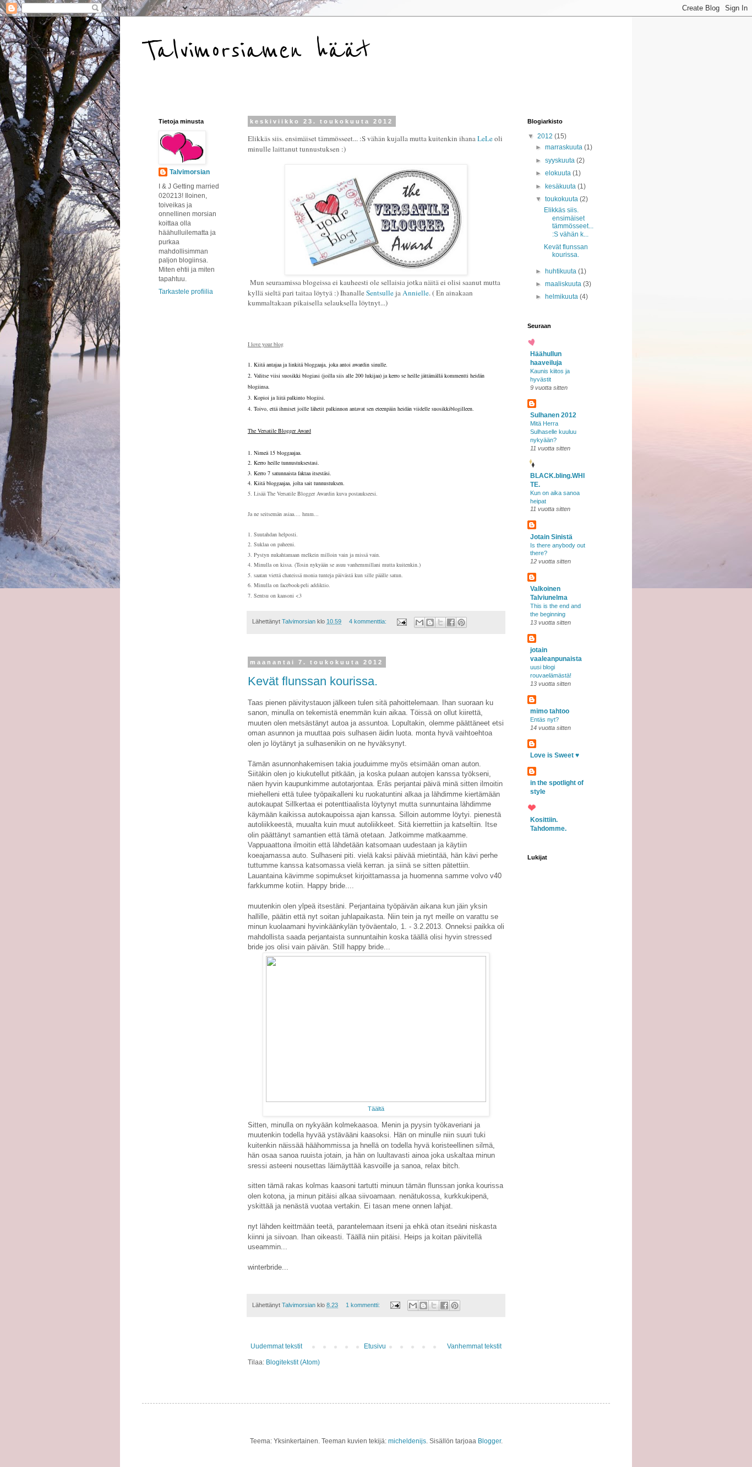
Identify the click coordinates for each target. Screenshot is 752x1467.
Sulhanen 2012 (553, 415)
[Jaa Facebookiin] (450, 622)
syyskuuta (560, 160)
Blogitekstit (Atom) (293, 1362)
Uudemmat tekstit (276, 1346)
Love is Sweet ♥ (554, 755)
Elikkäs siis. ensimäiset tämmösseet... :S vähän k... (568, 222)
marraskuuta (564, 147)
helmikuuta (562, 296)
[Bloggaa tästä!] (429, 622)
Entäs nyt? (544, 719)
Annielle (415, 293)
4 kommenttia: (368, 621)
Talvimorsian (190, 172)
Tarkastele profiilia (186, 291)
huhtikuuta (561, 271)
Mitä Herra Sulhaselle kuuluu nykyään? (553, 431)
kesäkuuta (561, 186)
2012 (545, 136)
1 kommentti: (364, 1305)
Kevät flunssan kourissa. (313, 681)
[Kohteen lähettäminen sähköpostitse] (419, 622)
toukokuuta (562, 199)
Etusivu (375, 1346)
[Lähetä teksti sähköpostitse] (401, 621)
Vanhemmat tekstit (474, 1346)
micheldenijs (407, 1441)
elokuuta (559, 173)
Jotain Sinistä (551, 537)
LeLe (485, 138)
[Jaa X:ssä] (440, 622)
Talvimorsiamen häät (256, 50)
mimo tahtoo (549, 711)
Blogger (489, 1441)
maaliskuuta (564, 284)
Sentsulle (380, 293)
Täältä (376, 1108)
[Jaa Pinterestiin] (461, 622)
